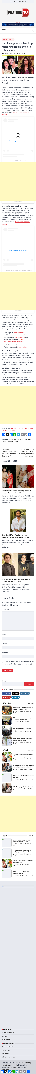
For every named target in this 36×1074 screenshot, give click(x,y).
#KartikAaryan (19, 333)
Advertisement (6, 1039)
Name (4, 634)
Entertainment (8, 39)
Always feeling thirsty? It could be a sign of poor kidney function (22, 840)
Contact (4, 1036)
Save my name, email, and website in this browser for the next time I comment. (19, 663)
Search (4, 681)
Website (5, 653)
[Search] (32, 30)
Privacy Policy (6, 1050)
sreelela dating (12, 441)
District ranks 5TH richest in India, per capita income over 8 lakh (23, 708)
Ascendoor (12, 1067)
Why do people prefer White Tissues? (23, 787)
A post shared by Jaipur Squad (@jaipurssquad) (18, 270)
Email (4, 644)
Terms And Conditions (9, 1047)
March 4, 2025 (22, 347)
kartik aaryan (21, 439)
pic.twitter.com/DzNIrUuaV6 (14, 342)
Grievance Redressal (8, 1057)
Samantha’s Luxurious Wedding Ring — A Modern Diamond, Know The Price (16, 492)
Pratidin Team (19, 711)
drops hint (12, 439)
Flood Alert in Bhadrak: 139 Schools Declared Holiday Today (22, 739)
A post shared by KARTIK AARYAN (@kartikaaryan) (18, 161)
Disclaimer (5, 1054)
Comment (6, 609)
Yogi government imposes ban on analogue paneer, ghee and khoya (22, 851)
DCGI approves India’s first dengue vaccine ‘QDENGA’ (22, 872)
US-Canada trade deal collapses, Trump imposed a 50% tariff (22, 718)
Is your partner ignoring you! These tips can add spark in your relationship (23, 766)
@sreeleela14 (20, 337)
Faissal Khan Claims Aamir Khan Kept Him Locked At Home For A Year (16, 580)
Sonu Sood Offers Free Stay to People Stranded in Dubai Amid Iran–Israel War (15, 536)
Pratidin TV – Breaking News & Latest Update (16, 1064)
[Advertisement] (18, 181)
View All (30, 703)
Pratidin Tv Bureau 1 (9, 54)
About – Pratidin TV (8, 1033)
